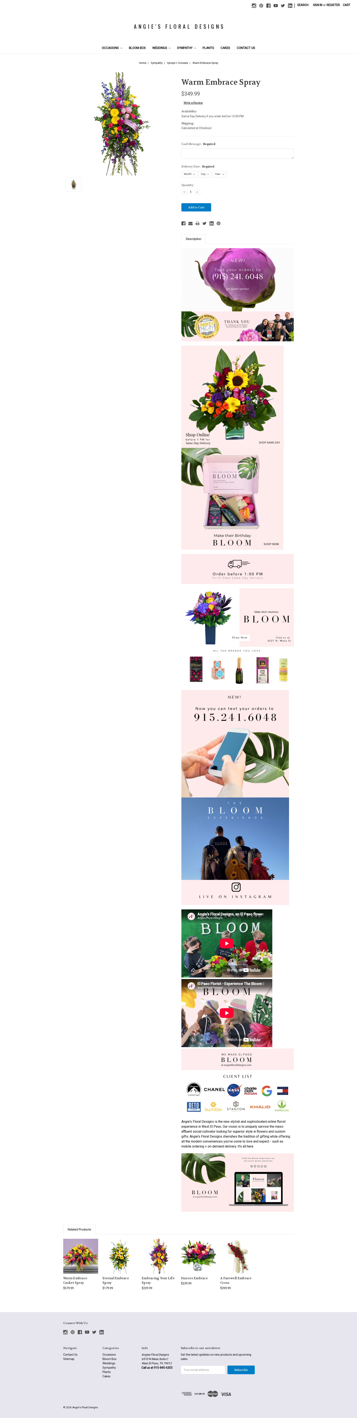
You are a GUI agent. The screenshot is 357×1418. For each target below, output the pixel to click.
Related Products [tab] (79, 1229)
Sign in (317, 5)
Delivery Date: (197, 166)
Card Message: (198, 144)
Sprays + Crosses (177, 62)
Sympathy (185, 48)
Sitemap (68, 1359)
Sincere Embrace (194, 1278)
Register (333, 5)
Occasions (111, 48)
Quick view (81, 1252)
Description (193, 239)
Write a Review (193, 102)
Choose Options (80, 1259)
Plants (208, 48)
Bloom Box (137, 48)
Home (142, 62)
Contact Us (246, 48)
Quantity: (187, 185)
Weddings (160, 48)
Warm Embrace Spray (205, 62)
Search (302, 5)
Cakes (225, 48)
